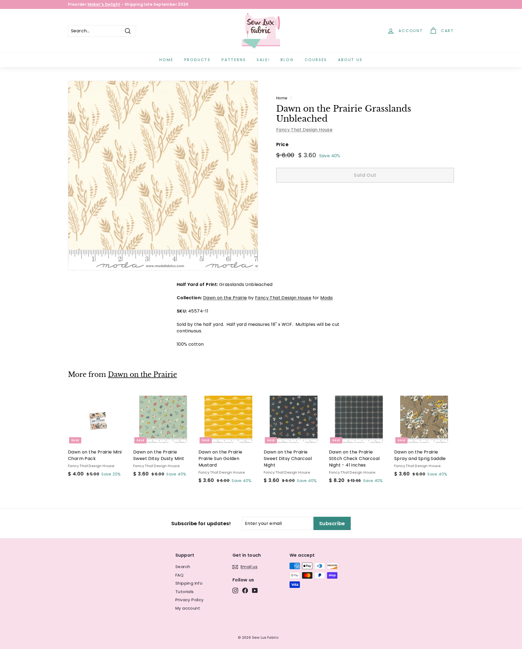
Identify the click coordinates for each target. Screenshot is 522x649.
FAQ (179, 575)
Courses (316, 59)
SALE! (263, 59)
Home (166, 59)
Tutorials (184, 591)
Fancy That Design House (304, 130)
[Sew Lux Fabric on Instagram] (235, 590)
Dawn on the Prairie (225, 298)
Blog (287, 59)
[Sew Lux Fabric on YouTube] (255, 590)
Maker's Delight (104, 4)
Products (197, 59)
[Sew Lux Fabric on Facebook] (245, 590)
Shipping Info (189, 583)
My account (187, 608)
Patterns (234, 59)
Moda (326, 298)
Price (282, 144)
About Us (350, 59)
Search (182, 566)
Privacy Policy (189, 600)
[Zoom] (163, 175)
